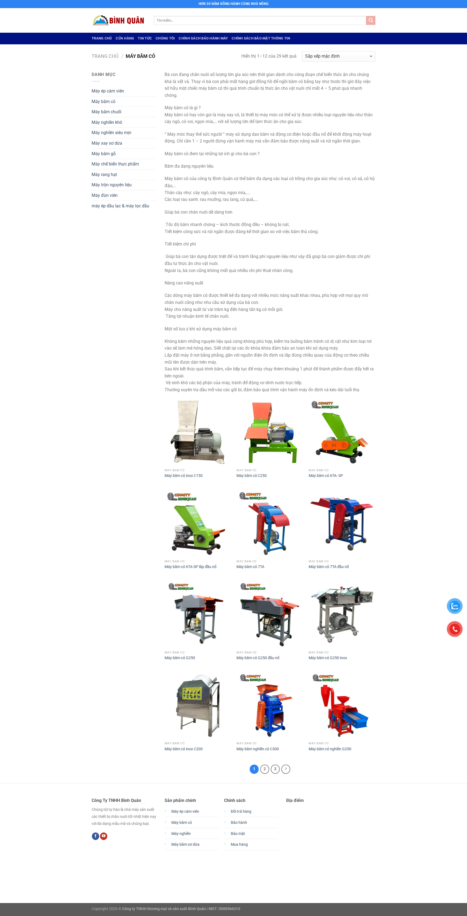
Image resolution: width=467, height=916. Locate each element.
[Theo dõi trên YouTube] (103, 836)
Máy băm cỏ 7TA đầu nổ (329, 567)
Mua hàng (239, 844)
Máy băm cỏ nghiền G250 (330, 749)
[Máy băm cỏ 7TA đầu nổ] (342, 523)
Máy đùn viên (105, 195)
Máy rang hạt (104, 174)
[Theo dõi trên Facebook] (95, 836)
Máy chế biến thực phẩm (115, 164)
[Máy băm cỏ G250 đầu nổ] (269, 614)
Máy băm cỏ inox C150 (184, 475)
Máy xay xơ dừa (107, 143)
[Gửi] (370, 20)
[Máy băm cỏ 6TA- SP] (342, 432)
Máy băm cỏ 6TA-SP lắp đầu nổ (190, 567)
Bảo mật (238, 833)
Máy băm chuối (106, 111)
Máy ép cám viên (108, 91)
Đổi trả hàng (241, 811)
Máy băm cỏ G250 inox (328, 658)
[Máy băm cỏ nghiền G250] (342, 705)
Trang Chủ (102, 38)
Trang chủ (105, 56)
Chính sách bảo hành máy (203, 38)
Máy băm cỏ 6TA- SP (326, 475)
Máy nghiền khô (107, 122)
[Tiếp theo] (286, 769)
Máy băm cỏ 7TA (250, 567)
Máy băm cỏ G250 (180, 658)
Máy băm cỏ (103, 101)
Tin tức (145, 38)
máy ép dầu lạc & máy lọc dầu (120, 205)
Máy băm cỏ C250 (251, 475)
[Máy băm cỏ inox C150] (198, 432)
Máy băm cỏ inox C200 (184, 749)
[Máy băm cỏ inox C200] (198, 705)
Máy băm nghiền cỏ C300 (257, 749)
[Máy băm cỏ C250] (269, 432)
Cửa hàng (125, 38)
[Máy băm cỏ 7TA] (269, 523)
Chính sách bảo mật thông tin (261, 38)
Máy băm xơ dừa (185, 844)
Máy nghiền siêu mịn (111, 132)
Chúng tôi (165, 38)
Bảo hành (239, 822)
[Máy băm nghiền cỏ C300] (269, 705)
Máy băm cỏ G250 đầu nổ (257, 658)
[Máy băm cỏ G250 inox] (342, 614)
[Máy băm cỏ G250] (198, 614)
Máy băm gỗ (104, 153)
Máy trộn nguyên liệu (112, 184)
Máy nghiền (181, 833)
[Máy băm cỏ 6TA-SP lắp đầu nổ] (198, 523)
